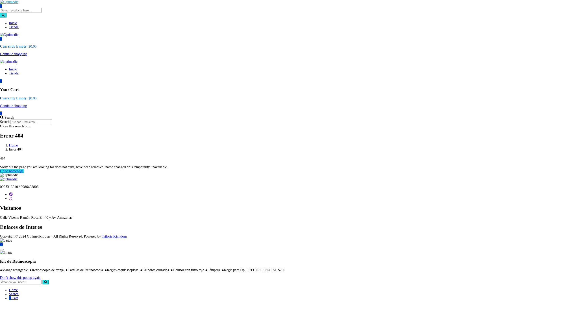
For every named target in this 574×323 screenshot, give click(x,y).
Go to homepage (12, 171)
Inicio (13, 23)
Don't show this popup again (20, 277)
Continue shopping (13, 54)
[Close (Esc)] (2, 249)
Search (5, 122)
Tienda (14, 27)
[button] (1, 39)
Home (13, 145)
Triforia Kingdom (114, 236)
